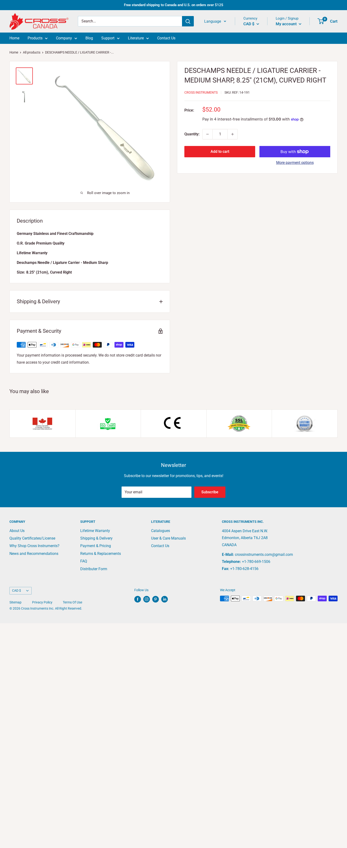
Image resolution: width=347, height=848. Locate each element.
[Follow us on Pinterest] (155, 599)
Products (35, 38)
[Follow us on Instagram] (146, 599)
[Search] (188, 21)
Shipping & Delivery (96, 538)
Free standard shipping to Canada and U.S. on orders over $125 (173, 5)
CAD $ (16, 590)
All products (31, 52)
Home (14, 38)
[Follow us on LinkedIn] (164, 599)
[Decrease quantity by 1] (207, 134)
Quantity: (191, 134)
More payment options (295, 162)
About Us (17, 530)
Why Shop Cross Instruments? (34, 546)
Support (107, 38)
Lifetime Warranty (95, 530)
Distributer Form (93, 569)
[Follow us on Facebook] (137, 599)
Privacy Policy (42, 602)
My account (287, 23)
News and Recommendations (33, 553)
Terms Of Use (72, 602)
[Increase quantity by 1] (232, 134)
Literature (136, 38)
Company (64, 38)
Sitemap (15, 602)
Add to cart (220, 151)
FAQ (83, 561)
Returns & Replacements (100, 553)
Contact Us (166, 38)
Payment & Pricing (95, 546)
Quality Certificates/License (32, 538)
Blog (89, 38)
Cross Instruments (201, 92)
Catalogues (160, 530)
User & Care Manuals (168, 538)
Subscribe (209, 492)
